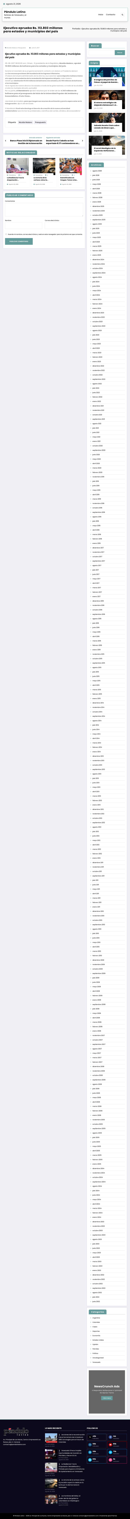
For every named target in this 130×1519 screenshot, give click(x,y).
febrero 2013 (97, 800)
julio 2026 (96, 175)
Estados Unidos (98, 1340)
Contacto (110, 14)
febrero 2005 (97, 1160)
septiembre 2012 (99, 822)
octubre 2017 (97, 557)
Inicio (100, 14)
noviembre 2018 (98, 503)
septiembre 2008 (99, 1004)
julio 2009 (96, 978)
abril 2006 (96, 1102)
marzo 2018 (97, 534)
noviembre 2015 (98, 654)
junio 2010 (96, 938)
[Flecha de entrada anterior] (5, 140)
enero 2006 (97, 1115)
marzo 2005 (97, 1155)
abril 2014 (96, 738)
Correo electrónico (52, 220)
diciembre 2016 (98, 601)
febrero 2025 (97, 251)
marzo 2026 (97, 193)
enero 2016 (97, 650)
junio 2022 (96, 392)
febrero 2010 (97, 956)
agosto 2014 (97, 721)
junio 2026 (96, 180)
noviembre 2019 (98, 477)
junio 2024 (96, 286)
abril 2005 (96, 1151)
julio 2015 (96, 672)
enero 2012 (96, 858)
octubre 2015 (97, 659)
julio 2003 (96, 1244)
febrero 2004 (97, 1213)
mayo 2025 (97, 237)
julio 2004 (96, 1191)
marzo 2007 (97, 1058)
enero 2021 (96, 441)
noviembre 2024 (99, 264)
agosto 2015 (97, 667)
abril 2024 (96, 295)
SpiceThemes (112, 1516)
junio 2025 (96, 233)
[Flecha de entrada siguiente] (82, 140)
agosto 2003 (97, 1239)
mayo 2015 (96, 681)
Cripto (95, 1327)
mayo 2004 (97, 1199)
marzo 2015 (97, 690)
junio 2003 (96, 1248)
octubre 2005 (98, 1124)
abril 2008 (96, 1018)
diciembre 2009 (98, 960)
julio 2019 (96, 481)
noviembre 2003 (99, 1226)
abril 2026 (96, 189)
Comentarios (10, 201)
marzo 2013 (97, 796)
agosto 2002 (97, 1292)
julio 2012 (96, 831)
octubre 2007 (98, 1040)
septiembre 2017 (99, 561)
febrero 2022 (97, 397)
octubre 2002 (98, 1284)
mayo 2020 (97, 459)
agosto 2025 (97, 224)
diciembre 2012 (98, 809)
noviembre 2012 (98, 814)
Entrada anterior (35, 138)
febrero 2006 (97, 1111)
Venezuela (96, 1362)
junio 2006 (96, 1093)
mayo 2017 (96, 579)
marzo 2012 (97, 849)
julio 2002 (96, 1297)
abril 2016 (96, 636)
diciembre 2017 (98, 548)
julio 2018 (96, 521)
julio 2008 (96, 1009)
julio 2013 (96, 778)
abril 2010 (96, 947)
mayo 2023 (97, 344)
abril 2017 (96, 583)
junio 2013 (96, 783)
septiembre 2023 (99, 326)
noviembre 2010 (98, 916)
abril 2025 (96, 242)
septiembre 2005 (99, 1128)
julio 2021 (96, 428)
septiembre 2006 (99, 1080)
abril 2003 (96, 1257)
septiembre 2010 (99, 925)
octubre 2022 (97, 375)
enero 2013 (96, 805)
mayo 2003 (97, 1253)
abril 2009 (96, 991)
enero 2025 (97, 255)
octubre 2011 (97, 871)
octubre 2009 (98, 969)
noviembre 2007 (99, 1035)
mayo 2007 (97, 1053)
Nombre (8, 220)
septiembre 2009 (99, 973)
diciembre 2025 (98, 206)
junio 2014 (96, 729)
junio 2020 (96, 455)
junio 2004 (96, 1195)
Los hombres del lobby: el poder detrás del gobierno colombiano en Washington (69, 1498)
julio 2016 (96, 623)
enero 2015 (97, 698)
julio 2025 (96, 228)
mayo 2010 (96, 942)
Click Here (107, 1398)
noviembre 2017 (98, 552)
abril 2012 (96, 845)
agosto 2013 (97, 774)
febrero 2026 (97, 197)
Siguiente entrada (53, 138)
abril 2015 (96, 685)
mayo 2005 (97, 1146)
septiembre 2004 (99, 1182)
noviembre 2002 (99, 1279)
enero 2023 (97, 361)
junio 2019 (96, 486)
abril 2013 (96, 791)
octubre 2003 (98, 1230)
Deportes (96, 1331)
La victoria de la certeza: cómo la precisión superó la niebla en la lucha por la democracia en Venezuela (42, 179)
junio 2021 (96, 432)
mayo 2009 (97, 987)
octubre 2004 (98, 1177)
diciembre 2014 (98, 703)
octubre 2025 (98, 215)
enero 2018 (97, 543)
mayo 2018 (96, 526)
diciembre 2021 (98, 406)
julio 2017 (96, 570)
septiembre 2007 (99, 1044)
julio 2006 (96, 1089)
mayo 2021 (96, 437)
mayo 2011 (96, 889)
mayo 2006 (97, 1097)
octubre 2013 (97, 765)
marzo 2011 (96, 898)
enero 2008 (97, 1031)
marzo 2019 (97, 499)
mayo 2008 (97, 1013)
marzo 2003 (97, 1261)
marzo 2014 (97, 743)
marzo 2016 (97, 641)
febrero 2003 (97, 1266)
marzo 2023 (97, 353)
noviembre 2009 (99, 964)
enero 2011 (96, 907)
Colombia (96, 1322)
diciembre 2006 (98, 1066)
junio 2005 (96, 1142)
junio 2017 (96, 574)
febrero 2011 (97, 902)
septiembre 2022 (99, 379)
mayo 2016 (96, 632)
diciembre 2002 (98, 1275)
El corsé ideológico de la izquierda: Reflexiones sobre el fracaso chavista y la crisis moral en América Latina (106, 149)
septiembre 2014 (99, 716)
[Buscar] (122, 15)
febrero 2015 (97, 694)
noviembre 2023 (99, 317)
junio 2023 (96, 339)
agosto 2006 (97, 1084)
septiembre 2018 (99, 512)
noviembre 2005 (99, 1120)
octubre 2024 (98, 268)
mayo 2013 (96, 787)
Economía (96, 1335)
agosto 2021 (97, 423)
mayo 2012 (96, 840)
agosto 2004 (97, 1186)
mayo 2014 (96, 734)
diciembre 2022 (98, 366)
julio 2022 (96, 388)
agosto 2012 (97, 827)
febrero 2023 (97, 357)
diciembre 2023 (98, 313)
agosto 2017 (97, 565)
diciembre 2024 (98, 259)
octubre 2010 (97, 920)
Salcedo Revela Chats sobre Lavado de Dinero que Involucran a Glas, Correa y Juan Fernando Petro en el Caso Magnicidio (106, 126)
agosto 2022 (97, 384)
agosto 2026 (97, 171)
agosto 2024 (97, 277)
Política (95, 1353)
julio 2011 (95, 880)
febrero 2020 (97, 472)
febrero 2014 (97, 747)
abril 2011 (96, 893)
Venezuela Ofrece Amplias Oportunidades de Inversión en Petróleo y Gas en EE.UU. (70, 1453)
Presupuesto (22, 48)
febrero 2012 (97, 854)
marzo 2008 (97, 1022)
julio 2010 (96, 933)
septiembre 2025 (99, 220)
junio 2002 (96, 1301)
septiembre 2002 (99, 1288)
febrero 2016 (97, 645)
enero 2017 (97, 596)
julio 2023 (96, 335)
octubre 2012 (97, 818)
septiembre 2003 (99, 1235)
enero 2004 (97, 1217)
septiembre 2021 (99, 419)
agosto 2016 (97, 619)
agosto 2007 (97, 1049)
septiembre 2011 (98, 876)
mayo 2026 (97, 184)
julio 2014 (96, 725)
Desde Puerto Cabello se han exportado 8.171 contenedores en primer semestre (62, 142)
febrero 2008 (97, 1027)
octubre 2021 (97, 415)
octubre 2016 (97, 610)
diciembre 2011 (98, 862)
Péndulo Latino (15, 12)
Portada (76, 28)
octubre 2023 (97, 321)
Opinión (95, 1344)
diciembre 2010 (98, 911)
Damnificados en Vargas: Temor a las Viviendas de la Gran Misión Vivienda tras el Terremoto (69, 179)
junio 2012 (96, 836)
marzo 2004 (97, 1208)
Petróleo (96, 1349)
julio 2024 (96, 282)
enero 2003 (97, 1270)
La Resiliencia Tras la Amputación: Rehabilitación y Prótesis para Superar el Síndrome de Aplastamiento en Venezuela (16, 179)
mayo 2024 (97, 290)
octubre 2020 (98, 446)
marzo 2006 (97, 1106)
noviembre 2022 (99, 370)
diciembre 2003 (98, 1222)
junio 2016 (96, 627)
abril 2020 (96, 463)
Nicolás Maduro (12, 48)
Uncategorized (98, 1358)
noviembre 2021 (98, 410)
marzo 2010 (97, 951)
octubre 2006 (98, 1075)
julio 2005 (96, 1137)
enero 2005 (97, 1164)
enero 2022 (97, 401)
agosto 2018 (97, 517)
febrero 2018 (97, 539)
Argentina (96, 1318)
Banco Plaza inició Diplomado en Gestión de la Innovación (26, 142)
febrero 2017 (97, 592)
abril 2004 (96, 1204)
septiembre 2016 (99, 614)
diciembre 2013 (98, 756)
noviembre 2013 (98, 760)
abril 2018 (96, 530)
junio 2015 (96, 676)
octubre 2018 (97, 508)
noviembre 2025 (99, 211)
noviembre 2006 (99, 1071)
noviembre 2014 (98, 707)
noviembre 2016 (98, 605)
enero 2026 (97, 202)
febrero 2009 (97, 995)
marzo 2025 (97, 246)
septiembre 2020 (99, 450)
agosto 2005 (97, 1133)
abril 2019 (96, 494)
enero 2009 (97, 1000)
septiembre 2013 (99, 769)
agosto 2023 (97, 330)
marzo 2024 (97, 299)
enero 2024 (97, 308)
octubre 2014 (97, 712)
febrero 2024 (97, 304)
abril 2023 (96, 348)
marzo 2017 (97, 588)
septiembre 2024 (99, 273)
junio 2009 (96, 982)
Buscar (95, 45)
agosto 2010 (97, 929)
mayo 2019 (96, 490)
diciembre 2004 (98, 1168)
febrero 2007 (97, 1062)
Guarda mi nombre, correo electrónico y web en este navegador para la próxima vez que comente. (45, 234)
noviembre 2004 (99, 1173)
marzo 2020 (97, 468)
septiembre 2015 (99, 663)
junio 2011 (96, 885)
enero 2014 (97, 752)
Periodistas (12, 175)
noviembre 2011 (98, 867)
